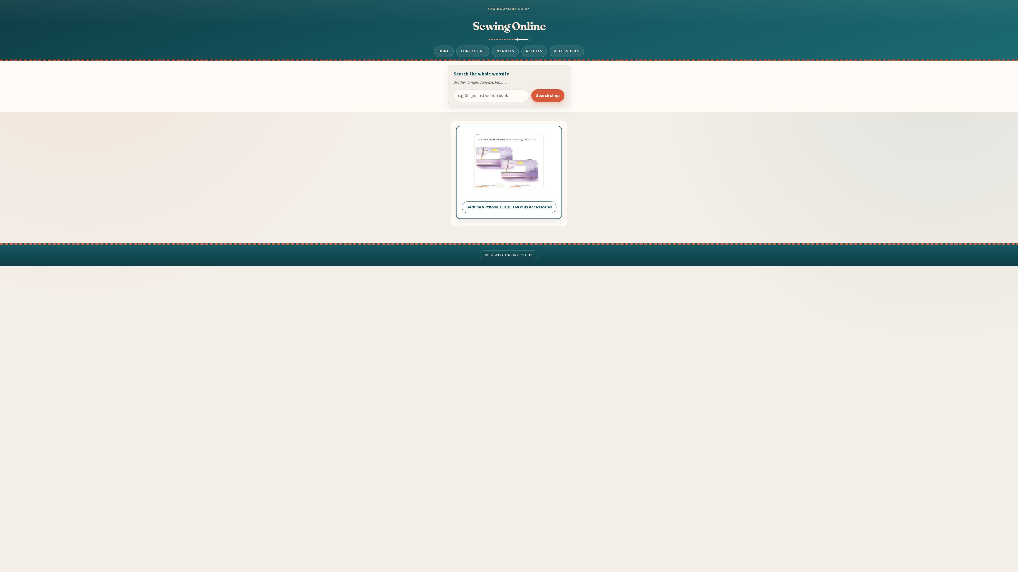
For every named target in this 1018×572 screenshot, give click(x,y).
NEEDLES (534, 51)
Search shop (548, 96)
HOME (443, 51)
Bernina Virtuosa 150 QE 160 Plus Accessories (509, 207)
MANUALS (505, 51)
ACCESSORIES (567, 51)
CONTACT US (473, 51)
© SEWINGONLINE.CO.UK (509, 255)
